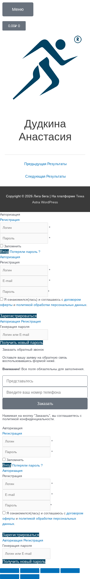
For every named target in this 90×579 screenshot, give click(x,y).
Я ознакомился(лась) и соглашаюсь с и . (42, 518)
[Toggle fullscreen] (50, 570)
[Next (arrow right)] (29, 576)
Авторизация (10, 257)
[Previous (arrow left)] (9, 576)
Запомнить (12, 246)
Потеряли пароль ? (25, 252)
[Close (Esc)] (9, 570)
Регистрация (10, 220)
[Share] (29, 570)
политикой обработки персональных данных (51, 305)
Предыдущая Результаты (45, 164)
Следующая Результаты (45, 176)
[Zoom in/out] (70, 570)
